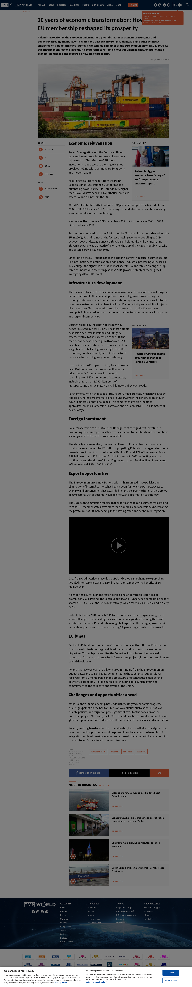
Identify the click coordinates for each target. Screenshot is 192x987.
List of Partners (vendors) (96, 982)
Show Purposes (171, 980)
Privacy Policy (61, 983)
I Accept (171, 973)
